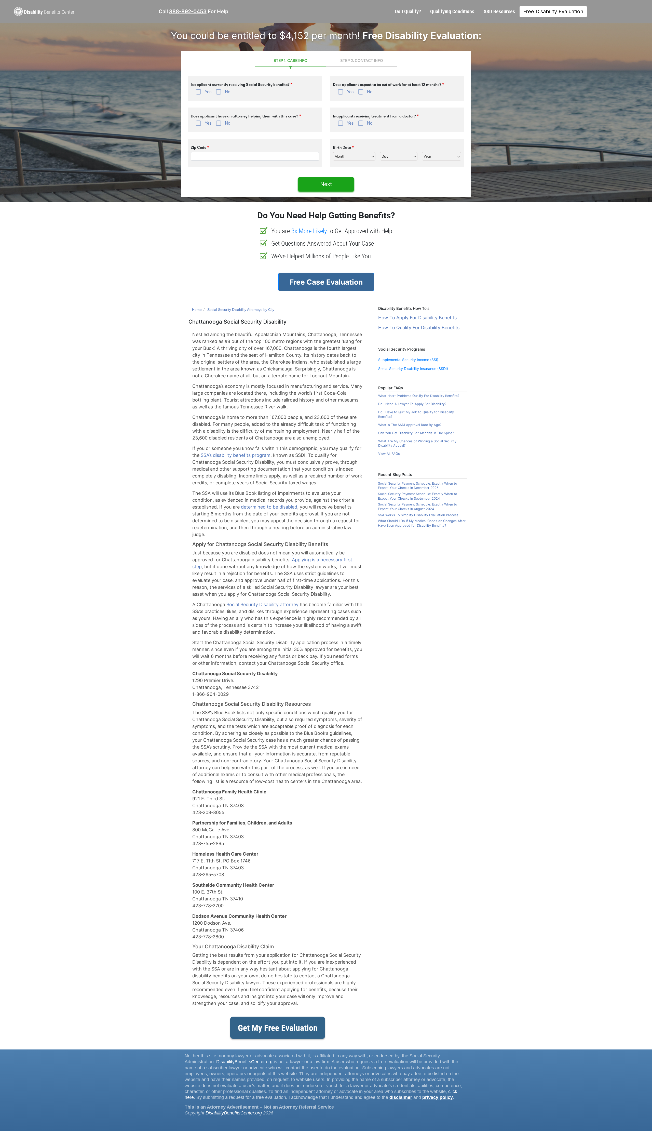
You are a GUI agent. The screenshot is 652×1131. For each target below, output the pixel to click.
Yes (208, 91)
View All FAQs (389, 454)
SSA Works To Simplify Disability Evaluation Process (418, 515)
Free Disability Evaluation (553, 11)
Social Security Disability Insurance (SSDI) (413, 368)
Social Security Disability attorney (262, 604)
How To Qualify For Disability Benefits (418, 327)
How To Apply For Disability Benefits (417, 317)
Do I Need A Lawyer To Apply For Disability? (412, 404)
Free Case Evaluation (326, 282)
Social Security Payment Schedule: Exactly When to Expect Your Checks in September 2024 (417, 496)
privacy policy (437, 1097)
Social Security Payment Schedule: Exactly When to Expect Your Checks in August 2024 (417, 506)
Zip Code (198, 147)
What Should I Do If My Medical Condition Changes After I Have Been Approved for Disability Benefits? (422, 523)
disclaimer (400, 1097)
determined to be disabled (269, 507)
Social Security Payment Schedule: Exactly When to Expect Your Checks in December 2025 (417, 486)
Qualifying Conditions (452, 11)
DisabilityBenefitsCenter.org (244, 1061)
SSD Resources (499, 11)
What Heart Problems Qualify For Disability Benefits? (418, 396)
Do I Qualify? (408, 11)
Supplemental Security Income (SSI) (408, 359)
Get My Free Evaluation (278, 1027)
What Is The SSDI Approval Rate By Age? (409, 425)
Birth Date (342, 147)
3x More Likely (309, 231)
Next (326, 184)
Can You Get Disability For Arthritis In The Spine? (416, 433)
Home (197, 310)
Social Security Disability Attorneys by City (240, 310)
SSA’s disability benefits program (235, 455)
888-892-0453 (188, 11)
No (227, 91)
